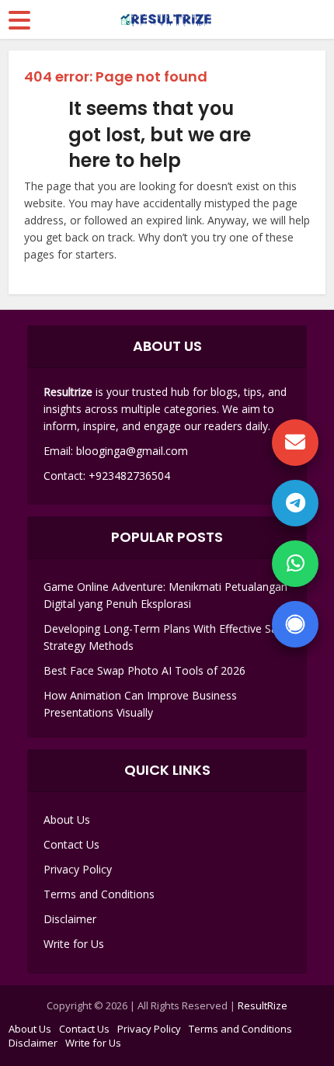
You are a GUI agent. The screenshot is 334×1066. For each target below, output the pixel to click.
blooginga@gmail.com (132, 450)
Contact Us (71, 844)
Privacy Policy (77, 869)
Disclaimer (69, 918)
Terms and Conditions (99, 894)
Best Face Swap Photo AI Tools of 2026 (144, 670)
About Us (66, 819)
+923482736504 (129, 475)
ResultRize (262, 1005)
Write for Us (73, 943)
